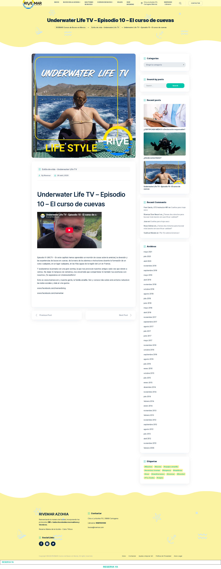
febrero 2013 (149, 415)
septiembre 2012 (150, 424)
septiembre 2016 (150, 354)
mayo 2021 (148, 252)
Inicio (124, 556)
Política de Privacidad (163, 556)
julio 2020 (147, 256)
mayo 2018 (148, 308)
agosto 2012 (148, 429)
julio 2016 (147, 364)
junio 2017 (147, 336)
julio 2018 (147, 298)
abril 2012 (147, 438)
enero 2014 (148, 406)
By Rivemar (46, 175)
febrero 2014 (149, 401)
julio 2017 (147, 331)
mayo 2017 (148, 340)
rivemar (171, 474)
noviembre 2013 (150, 410)
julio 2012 (147, 434)
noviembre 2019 (150, 266)
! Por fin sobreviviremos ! (169, 233)
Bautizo (149, 467)
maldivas (178, 470)
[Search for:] (157, 85)
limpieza (167, 470)
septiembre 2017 (150, 322)
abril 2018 (147, 312)
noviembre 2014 (150, 392)
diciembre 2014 (150, 387)
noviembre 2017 (150, 317)
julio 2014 (147, 396)
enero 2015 (148, 382)
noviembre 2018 (150, 284)
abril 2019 (147, 280)
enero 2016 (148, 368)
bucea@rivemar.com (96, 527)
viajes (160, 478)
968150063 (101, 523)
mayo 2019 (148, 275)
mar (147, 474)
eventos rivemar (153, 470)
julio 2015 (147, 378)
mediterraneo (158, 474)
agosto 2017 (148, 326)
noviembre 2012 (150, 420)
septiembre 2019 (150, 270)
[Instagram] (47, 543)
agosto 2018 (148, 294)
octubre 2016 (149, 350)
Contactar (132, 556)
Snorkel (181, 474)
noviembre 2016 (150, 345)
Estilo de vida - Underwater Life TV (59, 169)
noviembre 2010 (150, 443)
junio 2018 (147, 303)
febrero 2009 (149, 448)
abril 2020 (147, 261)
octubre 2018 (149, 289)
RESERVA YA (8, 562)
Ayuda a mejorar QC (146, 556)
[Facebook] (41, 543)
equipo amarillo (171, 467)
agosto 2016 (148, 359)
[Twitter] (53, 543)
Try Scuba (150, 478)
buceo (158, 467)
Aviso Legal (178, 556)
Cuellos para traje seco (159, 221)
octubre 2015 (149, 373)
